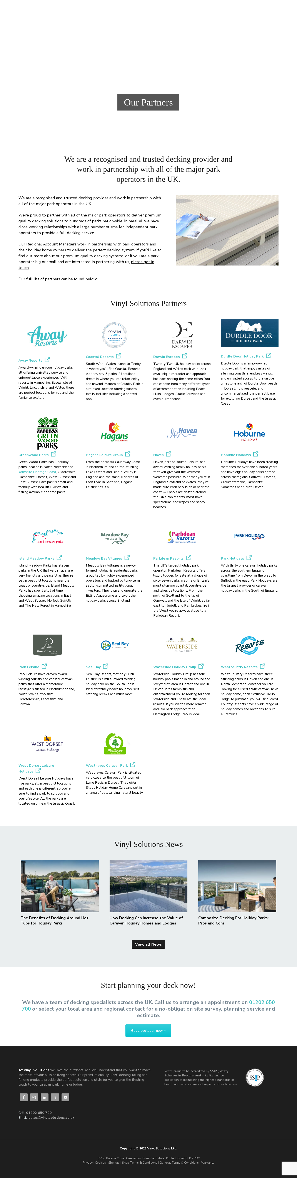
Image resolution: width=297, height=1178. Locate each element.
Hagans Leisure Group (104, 455)
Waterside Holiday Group (174, 667)
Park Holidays (232, 558)
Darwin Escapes (166, 356)
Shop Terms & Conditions (140, 1163)
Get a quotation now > (148, 1030)
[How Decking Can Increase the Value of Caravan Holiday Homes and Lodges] (149, 886)
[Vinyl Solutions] (53, 8)
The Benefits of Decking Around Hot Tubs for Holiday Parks (54, 920)
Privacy (88, 1163)
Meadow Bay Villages (104, 558)
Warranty (207, 1163)
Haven (158, 455)
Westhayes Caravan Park (107, 765)
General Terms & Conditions (179, 1163)
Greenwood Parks (33, 455)
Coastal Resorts (100, 356)
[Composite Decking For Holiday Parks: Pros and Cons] (237, 886)
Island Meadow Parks (36, 558)
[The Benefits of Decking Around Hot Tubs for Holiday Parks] (60, 886)
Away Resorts (30, 360)
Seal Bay (93, 667)
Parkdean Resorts (168, 558)
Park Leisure (28, 667)
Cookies (101, 1163)
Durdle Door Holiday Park (242, 356)
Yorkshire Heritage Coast (37, 472)
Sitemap (114, 1163)
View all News (148, 944)
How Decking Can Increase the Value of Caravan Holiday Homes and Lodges (146, 920)
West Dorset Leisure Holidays (36, 768)
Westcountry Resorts (239, 667)
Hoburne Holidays (236, 455)
